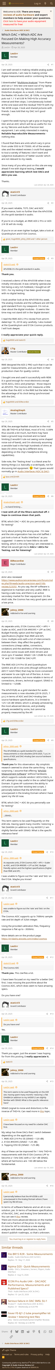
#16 (51, 1186)
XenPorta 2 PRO (8, 1367)
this (42, 1111)
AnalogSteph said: (12, 502)
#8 (52, 621)
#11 (51, 898)
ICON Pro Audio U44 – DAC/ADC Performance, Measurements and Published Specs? (28, 1285)
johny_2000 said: (11, 746)
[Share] (48, 64)
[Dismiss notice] (50, 11)
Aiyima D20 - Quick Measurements (29, 1266)
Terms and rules (21, 1354)
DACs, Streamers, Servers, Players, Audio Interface (29, 1270)
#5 (52, 421)
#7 (52, 572)
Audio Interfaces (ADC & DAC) (33, 471)
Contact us (7, 1354)
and (15, 340)
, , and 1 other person (26, 239)
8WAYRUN (34, 1367)
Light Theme (10, 1350)
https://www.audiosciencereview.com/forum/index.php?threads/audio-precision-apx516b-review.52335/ (27, 583)
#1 (52, 64)
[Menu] (4, 3)
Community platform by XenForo (26, 1363)
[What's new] (45, 3)
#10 (51, 852)
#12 (51, 957)
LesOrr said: (9, 904)
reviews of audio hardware (19, 14)
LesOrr (7, 47)
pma (10, 1320)
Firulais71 (12, 1304)
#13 (51, 1014)
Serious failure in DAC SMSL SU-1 (27, 1301)
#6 (52, 496)
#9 (52, 740)
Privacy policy (37, 1354)
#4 (52, 359)
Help (47, 1354)
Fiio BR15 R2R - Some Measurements (30, 1254)
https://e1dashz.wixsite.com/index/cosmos (24, 938)
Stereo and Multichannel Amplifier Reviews (31, 1320)
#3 (52, 258)
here (11, 21)
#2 (52, 203)
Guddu (11, 1257)
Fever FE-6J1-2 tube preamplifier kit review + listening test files (29, 1315)
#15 (51, 1081)
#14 (51, 1048)
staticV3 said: (9, 264)
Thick (10, 1291)
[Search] (51, 3)
